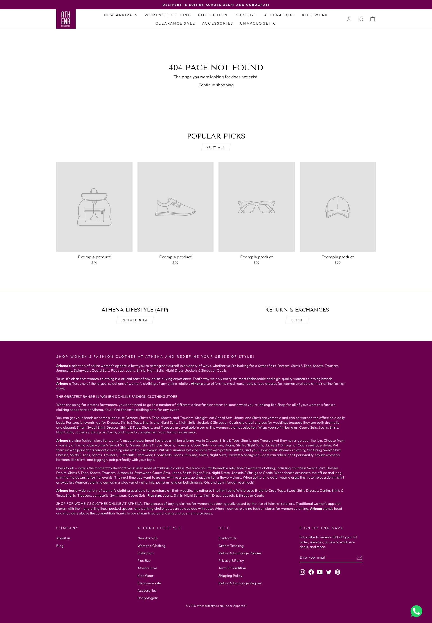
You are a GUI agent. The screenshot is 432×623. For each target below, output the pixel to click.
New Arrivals (121, 15)
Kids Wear (315, 15)
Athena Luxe (279, 15)
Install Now (135, 320)
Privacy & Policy (231, 560)
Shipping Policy (230, 575)
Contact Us (227, 538)
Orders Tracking (231, 545)
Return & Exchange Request (240, 583)
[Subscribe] (359, 558)
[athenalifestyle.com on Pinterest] (337, 572)
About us (63, 538)
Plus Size (245, 15)
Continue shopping (216, 84)
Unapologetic (258, 23)
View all (216, 147)
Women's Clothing (168, 15)
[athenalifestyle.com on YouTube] (320, 572)
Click (297, 320)
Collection (213, 15)
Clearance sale (175, 23)
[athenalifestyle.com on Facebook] (311, 572)
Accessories (217, 23)
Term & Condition (232, 568)
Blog (60, 545)
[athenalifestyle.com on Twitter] (328, 572)
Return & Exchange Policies (239, 553)
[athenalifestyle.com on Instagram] (302, 572)
